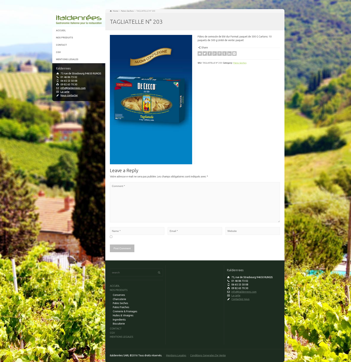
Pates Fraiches (121, 307)
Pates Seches (239, 63)
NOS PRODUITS (64, 37)
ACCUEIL (61, 30)
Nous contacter (69, 95)
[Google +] (214, 53)
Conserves (119, 294)
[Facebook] (209, 53)
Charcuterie (119, 299)
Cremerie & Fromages (125, 311)
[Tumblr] (224, 53)
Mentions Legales (176, 355)
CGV (58, 52)
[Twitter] (205, 53)
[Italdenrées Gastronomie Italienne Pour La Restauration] (79, 17)
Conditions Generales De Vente (208, 355)
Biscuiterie (119, 323)
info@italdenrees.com (73, 88)
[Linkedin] (229, 53)
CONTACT (61, 44)
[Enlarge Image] (151, 99)
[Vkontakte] (234, 53)
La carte (65, 91)
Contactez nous (240, 299)
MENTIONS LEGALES (67, 59)
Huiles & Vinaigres (123, 315)
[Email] (200, 53)
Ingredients (119, 319)
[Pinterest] (219, 53)
